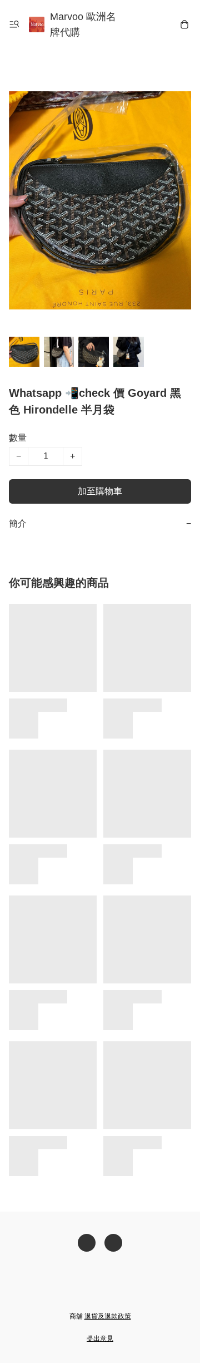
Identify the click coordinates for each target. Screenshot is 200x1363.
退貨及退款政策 (107, 1316)
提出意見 (100, 1338)
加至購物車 (100, 491)
